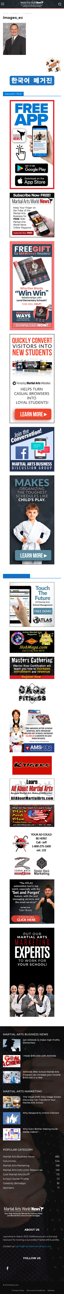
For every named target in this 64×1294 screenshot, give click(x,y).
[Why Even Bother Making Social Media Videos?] (11, 1134)
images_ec (15, 13)
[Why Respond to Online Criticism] (11, 1118)
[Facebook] (7, 1268)
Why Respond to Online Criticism (41, 1113)
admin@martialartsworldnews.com (33, 1246)
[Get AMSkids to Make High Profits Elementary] (11, 1045)
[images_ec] (14, 54)
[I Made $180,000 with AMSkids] (11, 1061)
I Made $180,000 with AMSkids (39, 1055)
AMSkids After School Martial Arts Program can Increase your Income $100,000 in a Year (42, 1074)
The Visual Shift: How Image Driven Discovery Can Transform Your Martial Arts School (42, 1100)
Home (5, 13)
